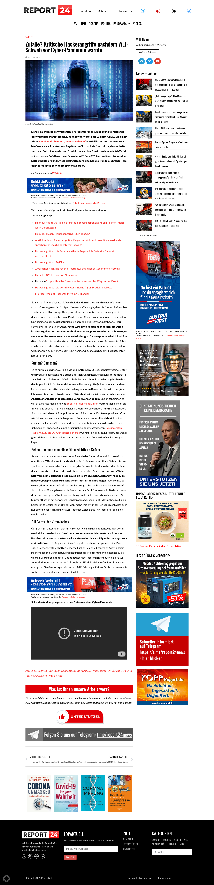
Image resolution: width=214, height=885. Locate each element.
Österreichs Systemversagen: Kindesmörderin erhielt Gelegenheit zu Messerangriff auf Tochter (171, 84)
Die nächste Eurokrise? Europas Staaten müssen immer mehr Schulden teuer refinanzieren (171, 193)
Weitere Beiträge (147, 52)
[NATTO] (162, 541)
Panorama (120, 23)
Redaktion (86, 11)
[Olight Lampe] (162, 395)
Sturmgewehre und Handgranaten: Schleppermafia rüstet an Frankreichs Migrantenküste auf (170, 177)
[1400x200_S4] (79, 591)
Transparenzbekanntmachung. (73, 198)
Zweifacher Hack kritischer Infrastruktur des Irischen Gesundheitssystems (77, 268)
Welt (29, 37)
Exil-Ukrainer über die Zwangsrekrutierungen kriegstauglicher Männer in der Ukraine (171, 117)
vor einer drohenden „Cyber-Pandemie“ (62, 141)
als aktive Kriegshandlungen (82, 403)
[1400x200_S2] (79, 192)
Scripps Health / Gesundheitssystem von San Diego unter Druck (82, 281)
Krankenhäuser (109, 670)
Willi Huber (58, 173)
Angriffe (31, 670)
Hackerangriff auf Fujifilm (49, 262)
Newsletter (125, 11)
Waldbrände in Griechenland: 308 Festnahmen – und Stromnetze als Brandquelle (170, 209)
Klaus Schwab (89, 670)
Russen (52, 675)
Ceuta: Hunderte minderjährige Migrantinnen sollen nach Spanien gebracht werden (171, 161)
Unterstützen (105, 11)
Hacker (55, 670)
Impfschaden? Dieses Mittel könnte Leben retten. (160, 495)
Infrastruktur (70, 670)
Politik (105, 23)
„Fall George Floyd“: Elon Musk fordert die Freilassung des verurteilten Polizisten (171, 100)
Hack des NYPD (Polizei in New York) (56, 275)
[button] (75, 23)
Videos (137, 23)
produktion (39, 675)
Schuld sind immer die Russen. (89, 203)
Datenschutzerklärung (139, 877)
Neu (83, 23)
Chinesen (43, 670)
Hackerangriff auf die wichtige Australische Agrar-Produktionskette (73, 287)
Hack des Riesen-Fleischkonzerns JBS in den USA (62, 233)
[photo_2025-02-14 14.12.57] (158, 486)
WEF (60, 675)
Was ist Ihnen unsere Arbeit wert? (79, 689)
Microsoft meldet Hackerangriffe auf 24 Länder (62, 293)
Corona (93, 23)
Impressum (164, 877)
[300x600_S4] (158, 327)
